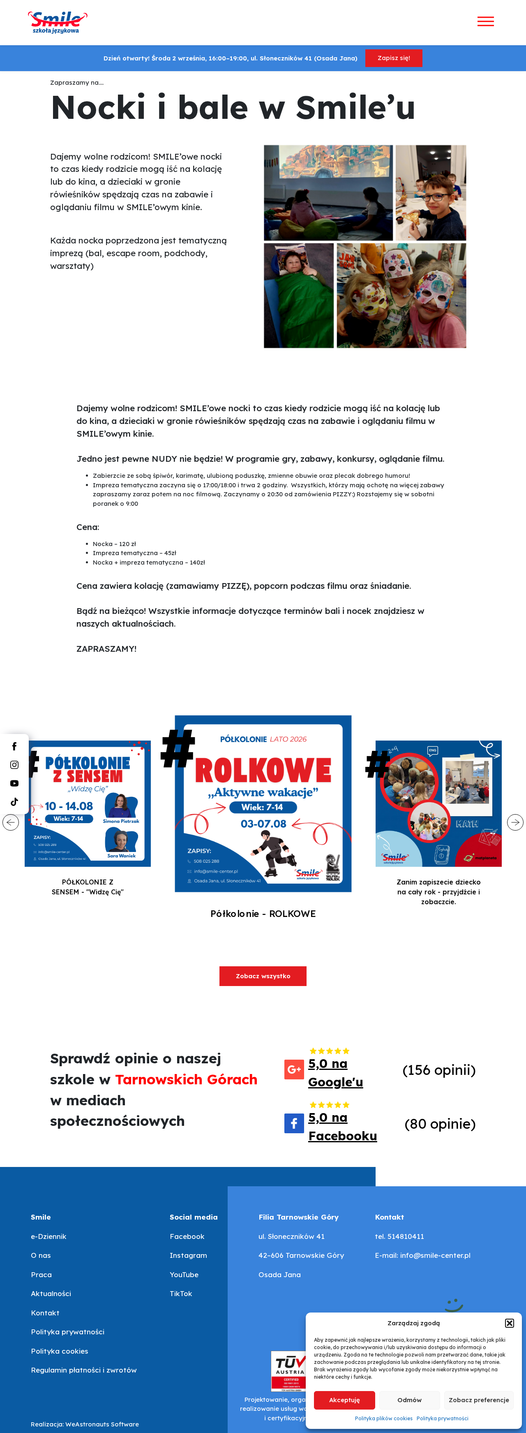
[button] (509, 1323)
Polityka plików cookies (384, 1418)
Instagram (188, 1255)
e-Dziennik (49, 1236)
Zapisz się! (394, 58)
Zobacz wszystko (263, 976)
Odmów (409, 1400)
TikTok (181, 1293)
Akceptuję (344, 1400)
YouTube (184, 1274)
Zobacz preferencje (479, 1400)
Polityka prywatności (442, 1418)
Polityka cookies (59, 1351)
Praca (41, 1274)
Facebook (187, 1236)
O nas (41, 1255)
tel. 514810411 (399, 1236)
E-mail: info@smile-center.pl (423, 1255)
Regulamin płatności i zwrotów (84, 1370)
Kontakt (45, 1312)
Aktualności (51, 1293)
